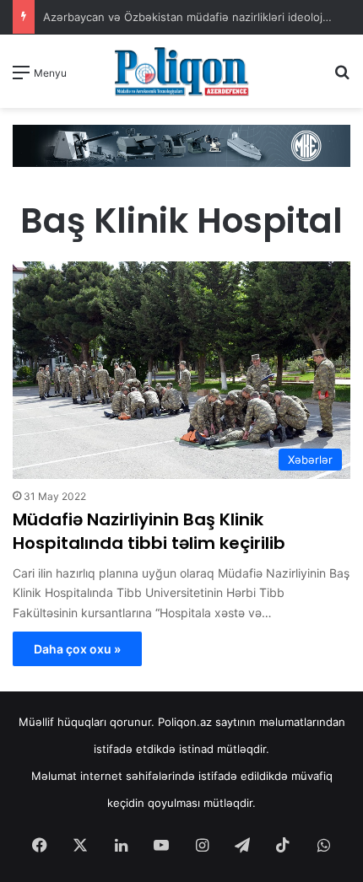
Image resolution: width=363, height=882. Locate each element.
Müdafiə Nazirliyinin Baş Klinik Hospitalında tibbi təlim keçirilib (149, 531)
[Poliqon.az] (181, 71)
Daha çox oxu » (77, 649)
